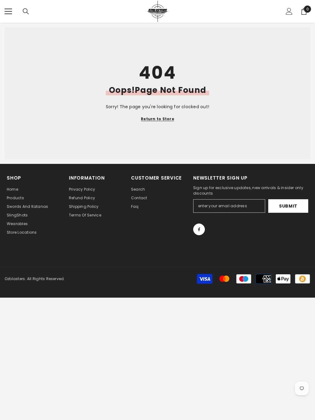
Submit (288, 206)
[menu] (8, 11)
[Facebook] (199, 229)
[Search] (26, 11)
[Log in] (289, 11)
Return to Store (157, 118)
